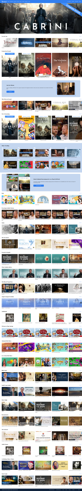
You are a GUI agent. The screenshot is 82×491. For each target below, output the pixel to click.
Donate (73, 1)
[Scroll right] (81, 42)
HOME (8, 1)
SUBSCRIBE (76, 1)
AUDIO (21, 1)
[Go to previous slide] (4, 18)
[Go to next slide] (78, 18)
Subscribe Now (38, 185)
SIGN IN (80, 1)
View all (80, 36)
